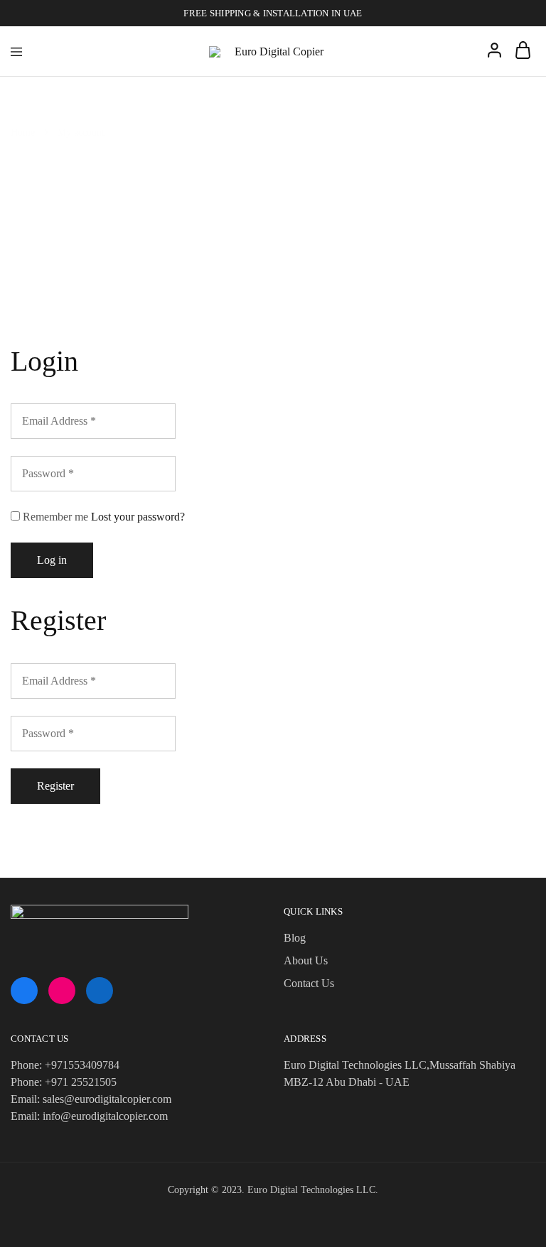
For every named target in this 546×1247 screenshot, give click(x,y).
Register (55, 786)
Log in (52, 560)
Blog (295, 938)
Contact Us (309, 983)
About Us (306, 960)
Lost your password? (138, 517)
